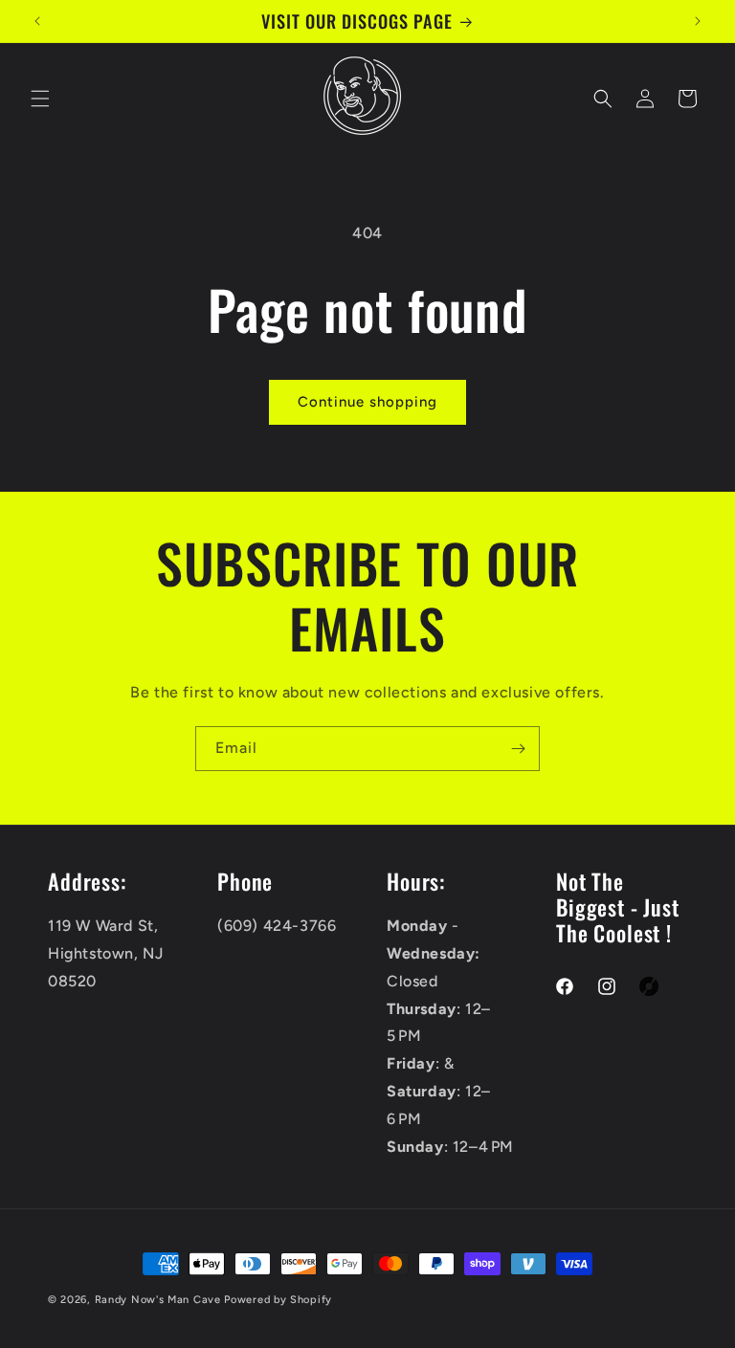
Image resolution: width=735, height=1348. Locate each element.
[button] (40, 98)
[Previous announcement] (37, 21)
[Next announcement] (698, 21)
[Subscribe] (518, 748)
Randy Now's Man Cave (158, 1299)
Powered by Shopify (278, 1299)
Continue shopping (367, 401)
